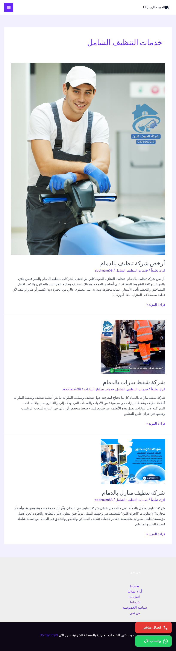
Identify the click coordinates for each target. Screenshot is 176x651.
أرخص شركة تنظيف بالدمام (131, 263)
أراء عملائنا (134, 592)
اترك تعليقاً (158, 271)
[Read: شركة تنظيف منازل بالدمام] (133, 461)
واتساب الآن (152, 641)
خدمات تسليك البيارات (99, 389)
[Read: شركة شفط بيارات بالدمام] (133, 347)
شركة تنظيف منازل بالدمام (133, 492)
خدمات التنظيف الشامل (132, 271)
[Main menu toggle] (8, 7)
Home (134, 586)
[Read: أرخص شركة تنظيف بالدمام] (88, 159)
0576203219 (49, 635)
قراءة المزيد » (155, 304)
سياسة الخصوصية (135, 608)
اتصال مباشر (152, 627)
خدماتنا (135, 602)
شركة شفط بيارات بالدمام (134, 382)
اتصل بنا (134, 597)
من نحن (135, 613)
